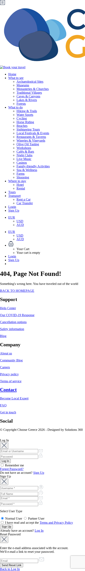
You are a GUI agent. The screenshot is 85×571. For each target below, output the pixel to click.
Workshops (24, 148)
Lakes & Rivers (27, 100)
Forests (21, 103)
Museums (23, 85)
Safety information (12, 329)
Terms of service (10, 381)
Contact (8, 389)
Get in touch (8, 412)
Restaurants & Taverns (31, 137)
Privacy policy (9, 374)
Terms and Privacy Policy (56, 522)
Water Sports (25, 114)
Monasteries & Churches (33, 89)
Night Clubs (24, 155)
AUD (20, 225)
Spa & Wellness (27, 170)
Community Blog (11, 360)
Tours (12, 192)
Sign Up (13, 210)
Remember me (14, 465)
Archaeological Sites (30, 81)
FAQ (3, 405)
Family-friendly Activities (33, 166)
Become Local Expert (14, 398)
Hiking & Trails (27, 111)
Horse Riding (25, 122)
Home (12, 74)
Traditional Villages (29, 92)
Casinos (22, 162)
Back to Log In (10, 569)
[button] (46, 244)
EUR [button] (11, 217)
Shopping (23, 177)
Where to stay (17, 181)
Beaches (22, 126)
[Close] (4, 445)
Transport (14, 195)
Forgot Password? (12, 469)
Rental (21, 188)
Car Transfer (25, 203)
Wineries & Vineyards (31, 140)
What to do (15, 107)
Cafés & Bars (25, 151)
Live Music (24, 159)
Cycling (22, 118)
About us (6, 353)
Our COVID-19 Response (17, 315)
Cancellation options (13, 322)
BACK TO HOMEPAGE (17, 290)
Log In (39, 530)
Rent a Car (24, 199)
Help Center (8, 308)
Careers (5, 367)
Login (12, 207)
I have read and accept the (38, 522)
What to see (16, 78)
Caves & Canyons (28, 96)
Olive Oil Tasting (28, 144)
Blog (3, 336)
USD (20, 221)
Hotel (20, 184)
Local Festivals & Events (33, 133)
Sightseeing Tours (28, 129)
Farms (21, 173)
